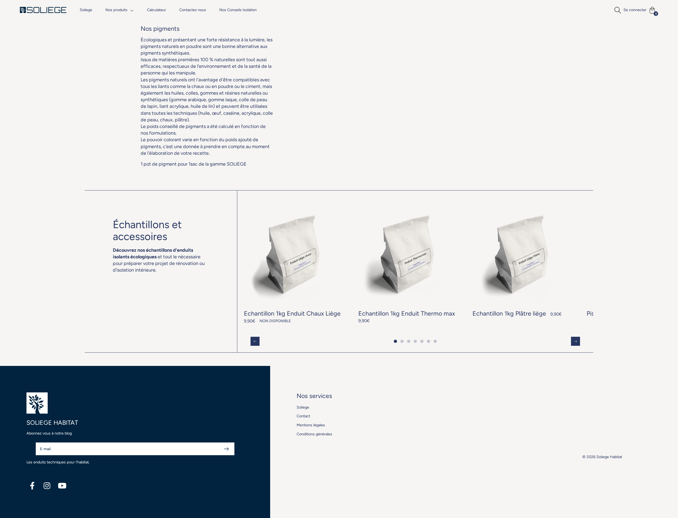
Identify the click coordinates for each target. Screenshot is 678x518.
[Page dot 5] (422, 341)
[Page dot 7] (435, 341)
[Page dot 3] (409, 341)
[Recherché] (617, 10)
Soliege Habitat (609, 456)
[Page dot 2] (402, 341)
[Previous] (255, 341)
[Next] (575, 341)
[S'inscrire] (226, 448)
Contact (303, 416)
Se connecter (634, 9)
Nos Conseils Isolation (238, 9)
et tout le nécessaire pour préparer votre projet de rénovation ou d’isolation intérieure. (159, 260)
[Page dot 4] (415, 341)
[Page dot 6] (428, 341)
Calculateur (156, 9)
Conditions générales (314, 434)
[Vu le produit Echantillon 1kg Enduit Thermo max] (409, 263)
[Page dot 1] (395, 341)
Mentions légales (311, 425)
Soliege (86, 9)
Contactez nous (192, 9)
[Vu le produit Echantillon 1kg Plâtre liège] (523, 260)
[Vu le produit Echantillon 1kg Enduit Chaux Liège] (294, 264)
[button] (119, 10)
